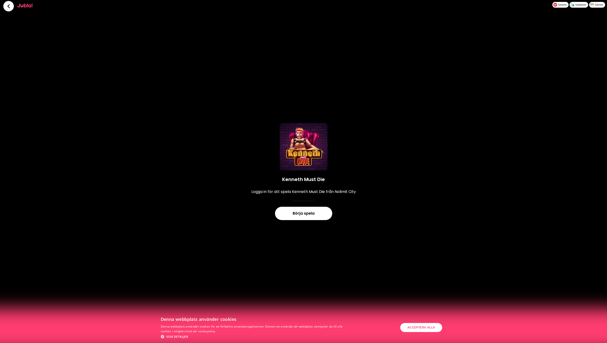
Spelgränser (580, 4)
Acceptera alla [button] (421, 327)
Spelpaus (562, 4)
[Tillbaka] (8, 6)
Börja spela (304, 213)
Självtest (599, 4)
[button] (253, 336)
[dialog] (303, 327)
